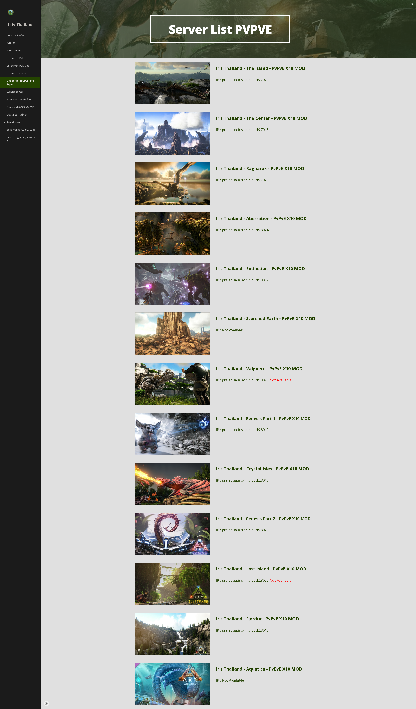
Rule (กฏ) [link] (11, 42)
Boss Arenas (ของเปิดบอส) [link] (20, 129)
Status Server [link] (13, 50)
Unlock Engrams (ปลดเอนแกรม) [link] (21, 139)
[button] (412, 4)
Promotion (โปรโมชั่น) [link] (18, 99)
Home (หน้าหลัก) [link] (15, 35)
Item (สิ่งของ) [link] (13, 122)
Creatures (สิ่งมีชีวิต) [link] (17, 114)
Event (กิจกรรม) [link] (15, 91)
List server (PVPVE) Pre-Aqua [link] (20, 82)
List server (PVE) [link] (15, 58)
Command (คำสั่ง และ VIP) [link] (20, 107)
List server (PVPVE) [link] (16, 73)
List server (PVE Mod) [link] (18, 65)
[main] (220, 29)
